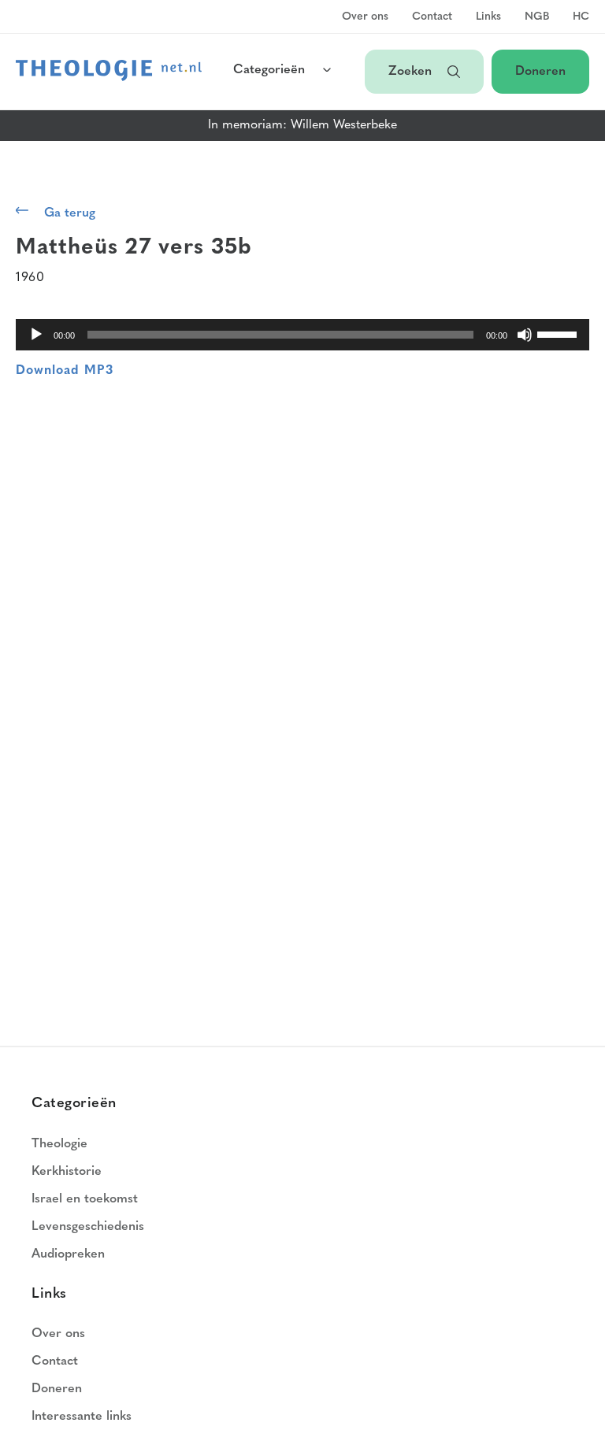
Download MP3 (64, 371)
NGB (537, 17)
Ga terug (69, 213)
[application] (302, 334)
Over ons (365, 17)
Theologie (59, 1144)
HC (581, 17)
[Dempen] (525, 335)
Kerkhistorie (67, 1171)
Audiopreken (68, 1254)
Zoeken (410, 71)
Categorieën (269, 70)
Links (488, 17)
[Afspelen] (36, 335)
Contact (432, 17)
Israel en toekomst (85, 1199)
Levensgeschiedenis (88, 1227)
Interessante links (82, 1416)
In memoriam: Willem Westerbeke (302, 125)
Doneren (540, 71)
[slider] (559, 333)
